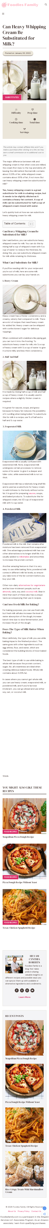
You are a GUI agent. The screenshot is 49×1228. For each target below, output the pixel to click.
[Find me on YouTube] (32, 990)
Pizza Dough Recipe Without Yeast (20, 882)
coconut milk (31, 591)
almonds (7, 591)
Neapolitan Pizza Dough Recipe (18, 836)
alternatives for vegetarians (32, 585)
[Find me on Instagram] (27, 990)
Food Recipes (10, 832)
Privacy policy (24, 1211)
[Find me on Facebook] (17, 990)
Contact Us (36, 1211)
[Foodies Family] (20, 4)
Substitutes (12, 97)
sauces (32, 493)
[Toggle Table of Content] (30, 224)
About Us (12, 1211)
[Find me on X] (22, 990)
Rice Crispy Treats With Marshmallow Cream (24, 1191)
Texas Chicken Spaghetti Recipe (19, 927)
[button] (46, 4)
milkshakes (24, 556)
